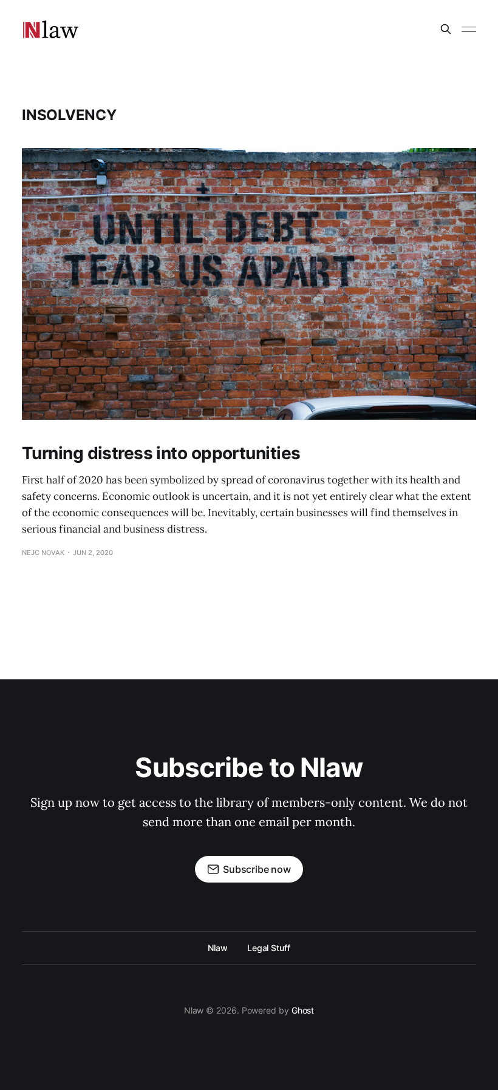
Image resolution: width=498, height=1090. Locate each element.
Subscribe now (257, 869)
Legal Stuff (268, 948)
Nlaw (218, 948)
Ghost (303, 1010)
